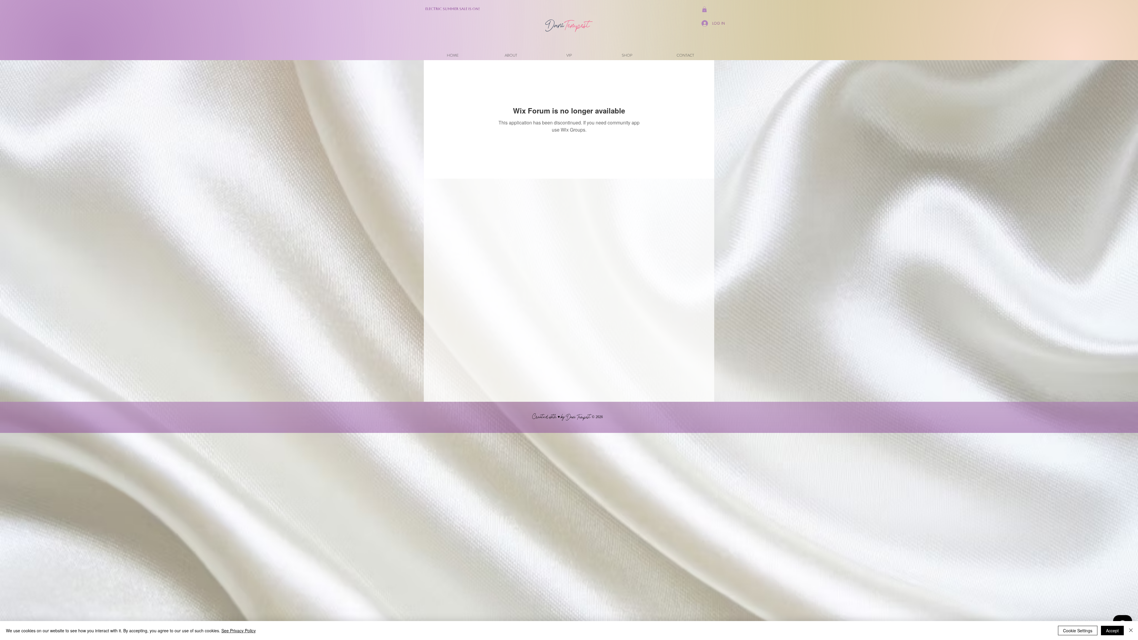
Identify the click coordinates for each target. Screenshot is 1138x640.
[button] (704, 9)
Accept (1112, 630)
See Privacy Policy (238, 630)
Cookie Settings (1077, 630)
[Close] (1130, 630)
